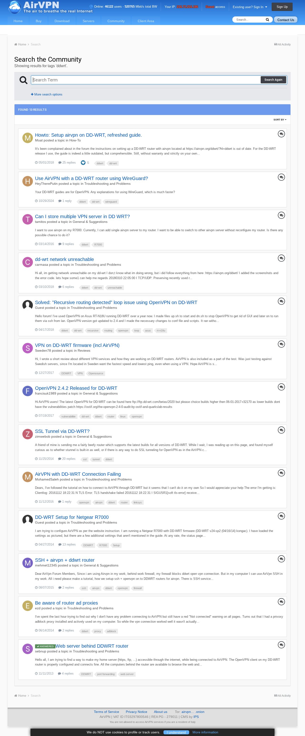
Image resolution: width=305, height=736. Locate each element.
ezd (38, 608)
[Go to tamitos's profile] (27, 219)
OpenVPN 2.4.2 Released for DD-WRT (76, 388)
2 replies (67, 587)
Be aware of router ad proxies (66, 603)
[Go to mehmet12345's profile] (27, 563)
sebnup (40, 651)
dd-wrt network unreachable (64, 259)
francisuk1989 (45, 393)
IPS (196, 717)
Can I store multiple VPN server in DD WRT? (82, 216)
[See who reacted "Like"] (83, 162)
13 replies (68, 544)
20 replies (68, 459)
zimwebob (42, 436)
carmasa (41, 264)
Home (18, 21)
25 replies (68, 162)
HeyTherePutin (46, 183)
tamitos (40, 222)
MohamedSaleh (47, 479)
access (215, 7)
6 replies (67, 287)
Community (116, 21)
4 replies (67, 673)
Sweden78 (43, 350)
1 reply (66, 201)
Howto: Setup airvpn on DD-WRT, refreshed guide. (88, 135)
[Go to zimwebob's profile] (27, 434)
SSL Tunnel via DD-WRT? (62, 431)
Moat (39, 140)
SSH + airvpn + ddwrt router (65, 560)
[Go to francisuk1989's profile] (27, 391)
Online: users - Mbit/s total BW (125, 6)
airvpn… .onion (193, 712)
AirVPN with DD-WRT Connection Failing (78, 474)
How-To (75, 140)
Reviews (84, 350)
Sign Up (282, 7)
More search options (47, 94)
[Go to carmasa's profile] (27, 262)
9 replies (67, 244)
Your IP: (181, 7)
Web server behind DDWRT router (92, 646)
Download (62, 21)
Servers (88, 21)
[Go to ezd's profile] (27, 606)
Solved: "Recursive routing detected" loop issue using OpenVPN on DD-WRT (116, 302)
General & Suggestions (90, 222)
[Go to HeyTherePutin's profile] (27, 181)
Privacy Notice (136, 712)
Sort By (279, 119)
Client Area (146, 21)
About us (160, 712)
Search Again (273, 79)
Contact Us (285, 20)
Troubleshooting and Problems (107, 183)
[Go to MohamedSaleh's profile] (27, 477)
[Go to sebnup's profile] (27, 649)
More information (205, 732)
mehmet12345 (46, 565)
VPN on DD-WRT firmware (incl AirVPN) (77, 345)
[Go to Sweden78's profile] (27, 348)
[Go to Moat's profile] (27, 138)
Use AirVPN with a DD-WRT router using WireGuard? (91, 178)
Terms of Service (106, 712)
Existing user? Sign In (249, 7)
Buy (38, 21)
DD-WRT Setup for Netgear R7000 (72, 517)
